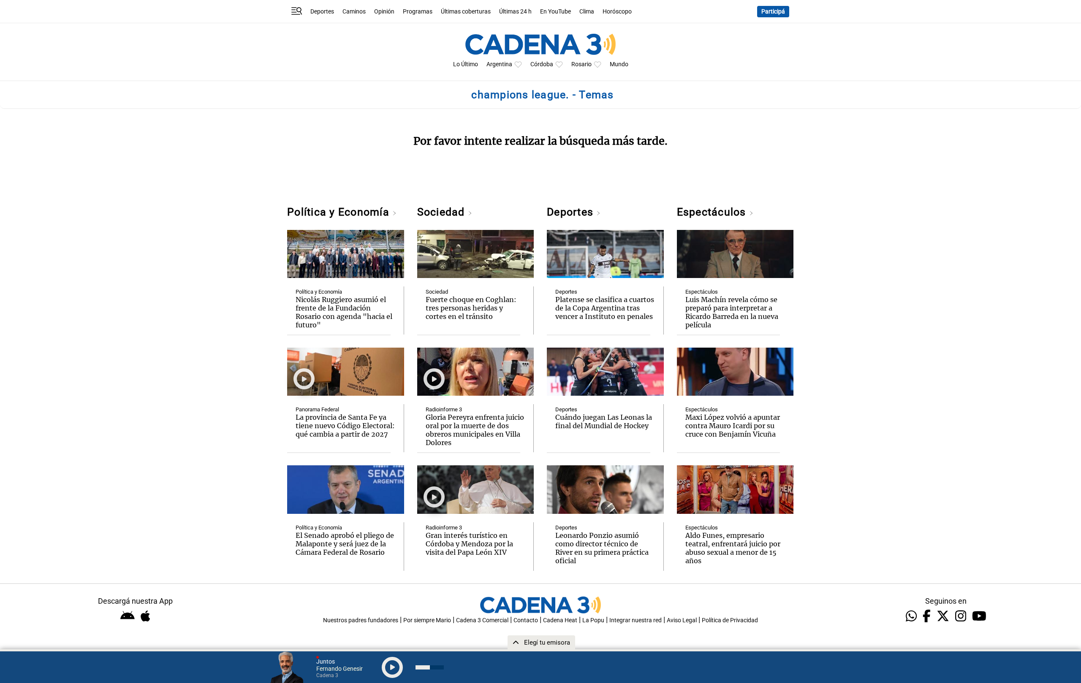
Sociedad (442, 212)
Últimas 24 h (515, 11)
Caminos (354, 11)
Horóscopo (617, 11)
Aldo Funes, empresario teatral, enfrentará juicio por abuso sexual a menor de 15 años (732, 548)
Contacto (525, 620)
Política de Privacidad (730, 620)
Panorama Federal (317, 409)
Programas (417, 11)
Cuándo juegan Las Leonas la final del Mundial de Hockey (603, 421)
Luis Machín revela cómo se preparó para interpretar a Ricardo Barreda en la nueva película (731, 312)
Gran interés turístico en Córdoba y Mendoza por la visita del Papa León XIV (469, 543)
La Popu (593, 620)
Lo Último (465, 64)
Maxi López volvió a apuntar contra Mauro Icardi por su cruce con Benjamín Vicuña (732, 425)
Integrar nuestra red (635, 620)
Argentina (499, 64)
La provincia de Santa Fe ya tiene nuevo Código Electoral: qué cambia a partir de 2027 (345, 425)
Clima (586, 11)
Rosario (581, 64)
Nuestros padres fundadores (360, 620)
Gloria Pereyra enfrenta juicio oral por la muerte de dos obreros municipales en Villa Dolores (475, 430)
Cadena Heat (560, 620)
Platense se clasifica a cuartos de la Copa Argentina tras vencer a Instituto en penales (604, 308)
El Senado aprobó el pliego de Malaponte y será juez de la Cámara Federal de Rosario (345, 543)
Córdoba (541, 64)
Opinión (384, 11)
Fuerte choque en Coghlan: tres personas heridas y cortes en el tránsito (471, 308)
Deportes (322, 11)
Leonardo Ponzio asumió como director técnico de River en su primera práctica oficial (602, 548)
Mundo (619, 64)
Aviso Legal (682, 620)
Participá (773, 11)
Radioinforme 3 (444, 409)
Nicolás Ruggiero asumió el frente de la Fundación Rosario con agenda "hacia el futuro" (344, 312)
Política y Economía (339, 212)
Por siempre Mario (427, 620)
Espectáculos (713, 212)
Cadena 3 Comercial (482, 620)
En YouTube (555, 11)
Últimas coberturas (466, 11)
